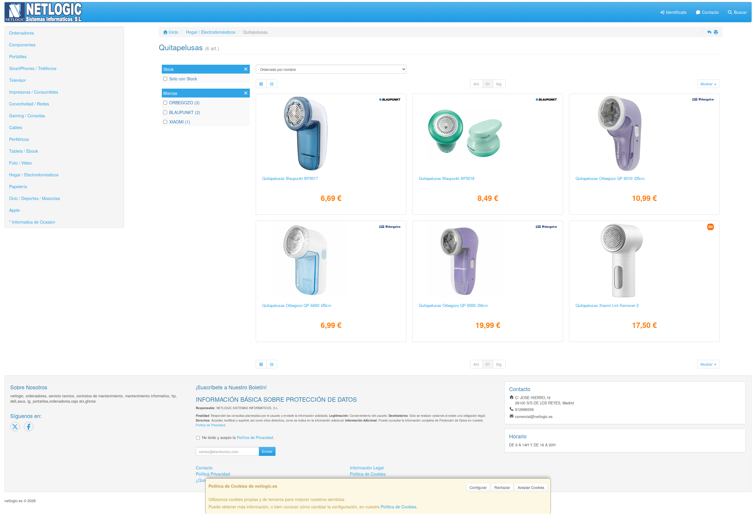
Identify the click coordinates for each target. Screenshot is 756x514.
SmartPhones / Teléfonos (32, 68)
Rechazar (502, 487)
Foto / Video (20, 163)
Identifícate (676, 12)
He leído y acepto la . (238, 437)
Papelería (18, 186)
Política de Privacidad (210, 425)
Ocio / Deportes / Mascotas (34, 198)
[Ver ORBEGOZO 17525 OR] (331, 260)
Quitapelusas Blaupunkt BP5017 (290, 178)
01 (488, 83)
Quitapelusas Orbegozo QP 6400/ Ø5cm (296, 305)
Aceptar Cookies (531, 487)
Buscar (740, 12)
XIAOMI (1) (179, 122)
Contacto (710, 12)
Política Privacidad (213, 474)
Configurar (478, 487)
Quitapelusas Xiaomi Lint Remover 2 (607, 305)
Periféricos (19, 139)
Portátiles (18, 56)
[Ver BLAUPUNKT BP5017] (331, 133)
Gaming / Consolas (27, 115)
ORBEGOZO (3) (184, 102)
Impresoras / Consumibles (33, 92)
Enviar (267, 451)
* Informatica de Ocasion (32, 222)
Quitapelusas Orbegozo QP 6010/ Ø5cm (610, 178)
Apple (14, 210)
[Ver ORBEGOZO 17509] (487, 260)
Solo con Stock (183, 79)
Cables (15, 127)
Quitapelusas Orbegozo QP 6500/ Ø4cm (453, 305)
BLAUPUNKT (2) (184, 112)
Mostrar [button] (706, 83)
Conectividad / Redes (29, 104)
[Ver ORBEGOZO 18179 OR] (644, 133)
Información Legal (367, 468)
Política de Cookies (398, 507)
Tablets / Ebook (23, 151)
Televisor (17, 80)
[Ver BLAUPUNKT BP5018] (487, 133)
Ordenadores (21, 33)
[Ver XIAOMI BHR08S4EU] (644, 260)
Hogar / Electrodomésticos (33, 175)
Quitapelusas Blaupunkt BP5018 (446, 178)
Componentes (22, 45)
